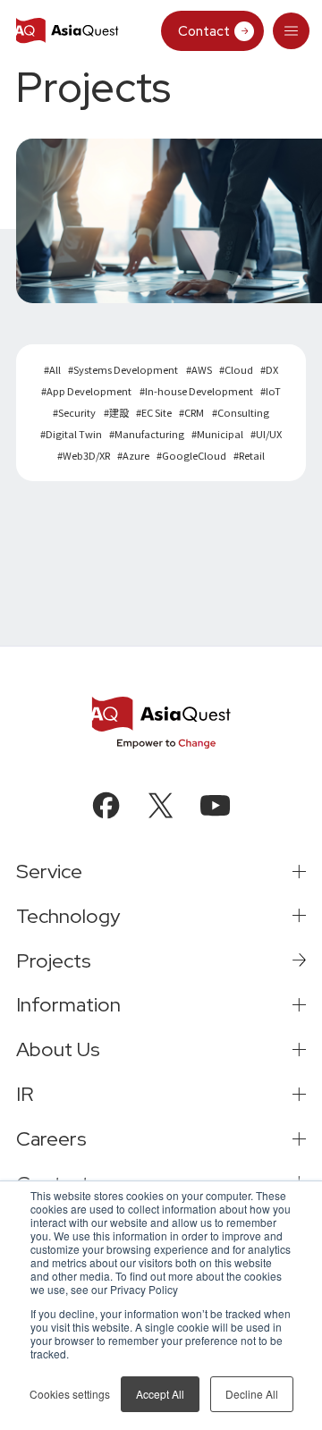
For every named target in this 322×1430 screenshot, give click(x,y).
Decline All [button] (251, 1393)
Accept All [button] (160, 1393)
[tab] (291, 31)
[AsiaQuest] (67, 31)
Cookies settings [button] (70, 1393)
